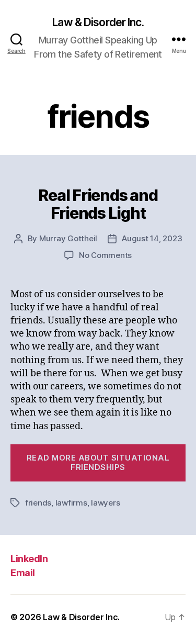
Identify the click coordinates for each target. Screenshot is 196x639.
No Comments (105, 255)
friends (38, 503)
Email (22, 572)
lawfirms (71, 503)
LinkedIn (29, 558)
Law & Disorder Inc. (97, 22)
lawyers (105, 503)
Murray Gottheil (68, 238)
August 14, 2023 (152, 238)
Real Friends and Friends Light (97, 204)
